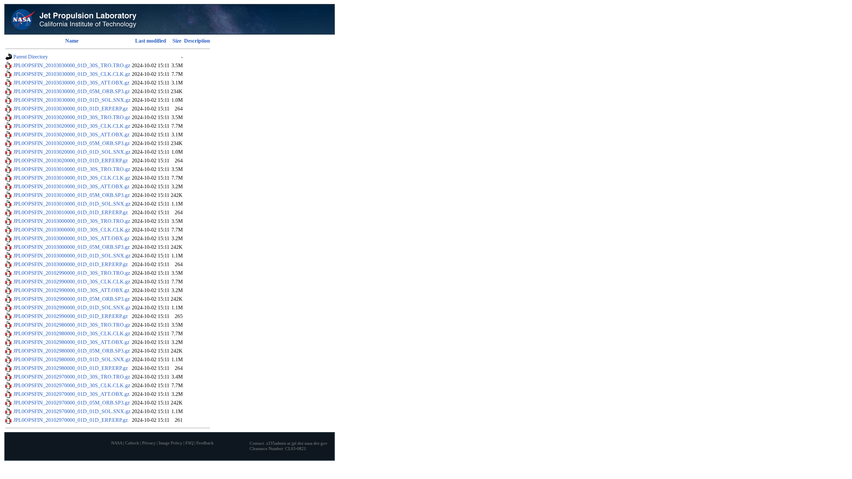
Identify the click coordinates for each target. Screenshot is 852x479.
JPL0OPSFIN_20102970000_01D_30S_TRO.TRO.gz (71, 377)
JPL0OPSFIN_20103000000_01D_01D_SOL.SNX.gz (71, 255)
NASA (116, 443)
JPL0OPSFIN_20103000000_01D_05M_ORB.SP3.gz (71, 247)
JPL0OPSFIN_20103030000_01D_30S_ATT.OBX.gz (71, 82)
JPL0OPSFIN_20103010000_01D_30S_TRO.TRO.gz (71, 169)
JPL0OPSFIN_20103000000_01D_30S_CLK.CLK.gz (71, 230)
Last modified (150, 41)
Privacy (149, 443)
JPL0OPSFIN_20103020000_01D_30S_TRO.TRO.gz (71, 117)
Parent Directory (30, 57)
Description (197, 41)
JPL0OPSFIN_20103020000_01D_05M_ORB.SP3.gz (71, 143)
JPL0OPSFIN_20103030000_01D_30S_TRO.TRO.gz (71, 65)
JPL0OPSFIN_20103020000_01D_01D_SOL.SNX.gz (71, 152)
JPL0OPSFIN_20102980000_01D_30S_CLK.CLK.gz (71, 333)
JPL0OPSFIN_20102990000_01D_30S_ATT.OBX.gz (71, 290)
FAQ (189, 443)
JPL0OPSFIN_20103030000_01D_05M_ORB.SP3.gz (71, 91)
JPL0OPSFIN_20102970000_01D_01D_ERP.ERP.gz (70, 420)
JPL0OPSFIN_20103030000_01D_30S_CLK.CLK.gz (71, 74)
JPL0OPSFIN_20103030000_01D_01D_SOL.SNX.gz (71, 100)
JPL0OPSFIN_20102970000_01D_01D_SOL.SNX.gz (71, 411)
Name (72, 41)
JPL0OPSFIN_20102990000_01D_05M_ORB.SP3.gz (71, 299)
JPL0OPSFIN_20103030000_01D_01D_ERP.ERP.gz (70, 108)
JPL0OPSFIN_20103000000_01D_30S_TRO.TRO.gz (71, 221)
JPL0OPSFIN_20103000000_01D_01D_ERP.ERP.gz (70, 264)
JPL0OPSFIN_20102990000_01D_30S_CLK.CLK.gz (71, 281)
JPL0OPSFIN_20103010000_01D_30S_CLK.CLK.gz (71, 178)
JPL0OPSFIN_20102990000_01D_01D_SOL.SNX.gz (71, 307)
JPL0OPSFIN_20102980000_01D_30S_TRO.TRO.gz (71, 325)
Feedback (205, 443)
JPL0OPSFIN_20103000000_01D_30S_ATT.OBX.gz (71, 238)
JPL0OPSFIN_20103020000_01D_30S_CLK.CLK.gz (71, 126)
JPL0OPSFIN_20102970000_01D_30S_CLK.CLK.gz (71, 385)
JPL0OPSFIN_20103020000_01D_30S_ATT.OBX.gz (71, 134)
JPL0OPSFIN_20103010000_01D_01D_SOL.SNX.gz (71, 204)
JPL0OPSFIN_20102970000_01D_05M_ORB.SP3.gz (71, 402)
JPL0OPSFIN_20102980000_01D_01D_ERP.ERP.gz (70, 368)
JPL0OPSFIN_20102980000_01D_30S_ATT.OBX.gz (71, 342)
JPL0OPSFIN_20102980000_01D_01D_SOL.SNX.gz (71, 359)
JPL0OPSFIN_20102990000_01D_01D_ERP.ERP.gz (70, 316)
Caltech (132, 443)
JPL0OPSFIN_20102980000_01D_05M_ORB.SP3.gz (71, 351)
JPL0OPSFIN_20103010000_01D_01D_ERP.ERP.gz (70, 212)
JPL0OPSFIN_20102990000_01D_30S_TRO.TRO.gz (71, 273)
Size (176, 41)
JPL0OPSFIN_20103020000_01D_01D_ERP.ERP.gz (70, 160)
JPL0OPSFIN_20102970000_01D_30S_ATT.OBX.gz (71, 394)
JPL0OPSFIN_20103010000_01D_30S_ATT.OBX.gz (71, 186)
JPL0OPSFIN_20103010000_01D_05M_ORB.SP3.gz (71, 195)
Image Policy (170, 443)
